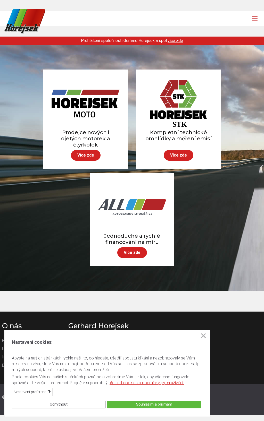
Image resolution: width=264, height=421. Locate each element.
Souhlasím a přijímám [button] (154, 404)
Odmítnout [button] (59, 404)
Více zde (85, 155)
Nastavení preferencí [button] (32, 392)
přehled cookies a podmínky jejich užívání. (146, 382)
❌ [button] (203, 335)
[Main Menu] (255, 18)
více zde (175, 40)
